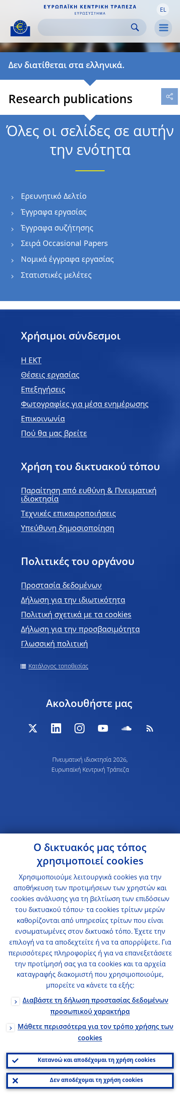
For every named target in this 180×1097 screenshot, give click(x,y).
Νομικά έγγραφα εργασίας (67, 259)
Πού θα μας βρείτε (54, 434)
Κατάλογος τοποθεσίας (58, 666)
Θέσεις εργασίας (50, 375)
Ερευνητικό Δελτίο (54, 196)
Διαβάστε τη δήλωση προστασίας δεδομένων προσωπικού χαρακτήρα (95, 1007)
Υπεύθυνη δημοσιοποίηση (67, 528)
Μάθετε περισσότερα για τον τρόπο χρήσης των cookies (95, 1033)
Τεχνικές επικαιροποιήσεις (68, 514)
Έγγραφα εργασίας (54, 212)
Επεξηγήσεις (43, 390)
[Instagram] (79, 728)
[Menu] (163, 28)
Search (135, 27)
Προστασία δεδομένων (61, 586)
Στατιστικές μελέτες (56, 275)
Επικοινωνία (43, 419)
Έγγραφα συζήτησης (57, 228)
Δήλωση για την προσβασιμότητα (80, 629)
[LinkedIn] (56, 728)
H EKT (31, 361)
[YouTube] (103, 728)
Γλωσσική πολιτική (54, 644)
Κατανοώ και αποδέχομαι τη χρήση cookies (96, 1060)
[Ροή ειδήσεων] (150, 728)
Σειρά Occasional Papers (64, 244)
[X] (33, 728)
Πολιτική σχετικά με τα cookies (76, 615)
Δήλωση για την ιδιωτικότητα (73, 600)
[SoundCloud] (126, 728)
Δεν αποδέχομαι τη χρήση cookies (96, 1080)
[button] (163, 9)
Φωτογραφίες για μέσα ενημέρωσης (85, 404)
